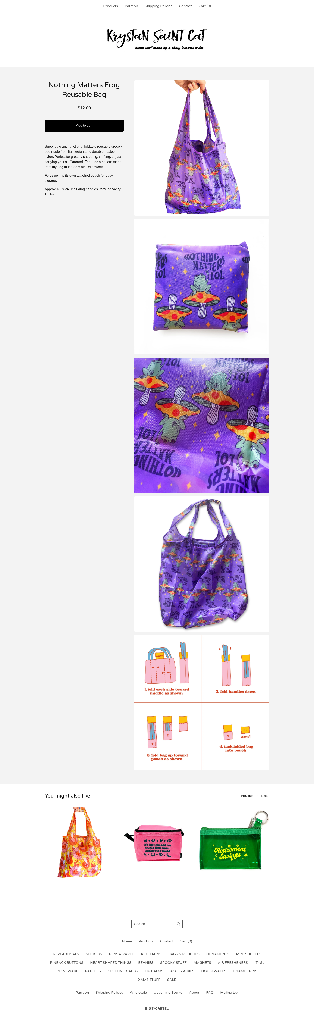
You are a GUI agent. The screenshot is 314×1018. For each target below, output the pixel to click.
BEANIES (145, 963)
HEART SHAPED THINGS (110, 963)
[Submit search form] (178, 924)
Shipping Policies (158, 6)
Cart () (205, 6)
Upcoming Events (168, 992)
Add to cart (84, 125)
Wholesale (138, 992)
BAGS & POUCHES (184, 954)
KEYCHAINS (151, 954)
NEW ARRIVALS (66, 954)
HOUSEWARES (213, 971)
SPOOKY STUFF (173, 963)
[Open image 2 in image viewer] (201, 286)
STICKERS (94, 954)
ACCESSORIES (182, 971)
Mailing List (229, 992)
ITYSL (259, 963)
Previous (247, 796)
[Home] (157, 39)
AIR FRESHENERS (233, 963)
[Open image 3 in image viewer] (201, 425)
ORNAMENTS (217, 954)
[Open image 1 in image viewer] (201, 148)
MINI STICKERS (248, 954)
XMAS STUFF (149, 980)
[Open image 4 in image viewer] (201, 564)
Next (264, 796)
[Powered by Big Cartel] (157, 1008)
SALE (171, 980)
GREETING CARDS (123, 971)
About (194, 992)
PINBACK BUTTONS (66, 963)
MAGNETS (202, 963)
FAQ (209, 992)
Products (110, 6)
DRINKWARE (67, 971)
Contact (185, 6)
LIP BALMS (154, 971)
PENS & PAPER (121, 954)
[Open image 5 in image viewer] (201, 702)
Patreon (131, 6)
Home (127, 941)
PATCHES (93, 971)
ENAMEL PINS (245, 971)
